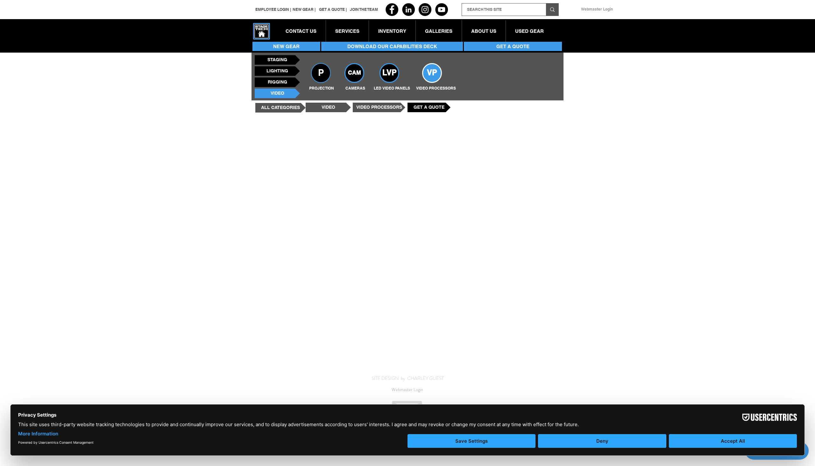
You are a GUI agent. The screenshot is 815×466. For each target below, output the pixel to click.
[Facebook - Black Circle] (392, 9)
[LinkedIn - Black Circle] (408, 9)
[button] (392, 31)
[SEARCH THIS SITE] (552, 10)
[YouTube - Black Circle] (441, 9)
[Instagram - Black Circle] (425, 9)
